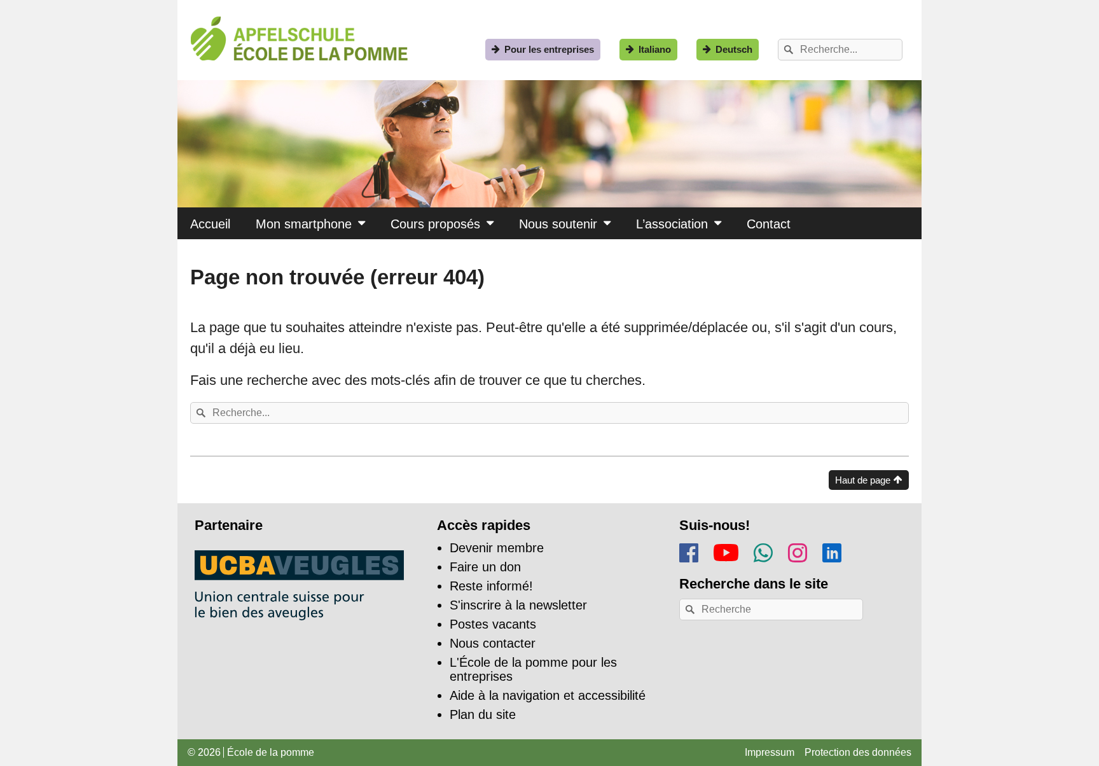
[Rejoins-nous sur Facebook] (688, 551)
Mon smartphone (304, 224)
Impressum (769, 752)
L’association (672, 224)
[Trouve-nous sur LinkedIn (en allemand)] (831, 551)
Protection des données (858, 752)
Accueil (210, 224)
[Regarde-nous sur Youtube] (726, 550)
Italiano (655, 49)
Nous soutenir (558, 224)
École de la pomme (270, 752)
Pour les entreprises (549, 49)
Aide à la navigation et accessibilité (548, 695)
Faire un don (485, 567)
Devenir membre (497, 548)
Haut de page (862, 480)
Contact (769, 224)
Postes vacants (493, 624)
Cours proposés (435, 224)
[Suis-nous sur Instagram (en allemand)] (797, 551)
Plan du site (483, 714)
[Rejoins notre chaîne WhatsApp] (763, 551)
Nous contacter (493, 643)
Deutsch (733, 49)
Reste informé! (491, 586)
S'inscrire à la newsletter (518, 605)
